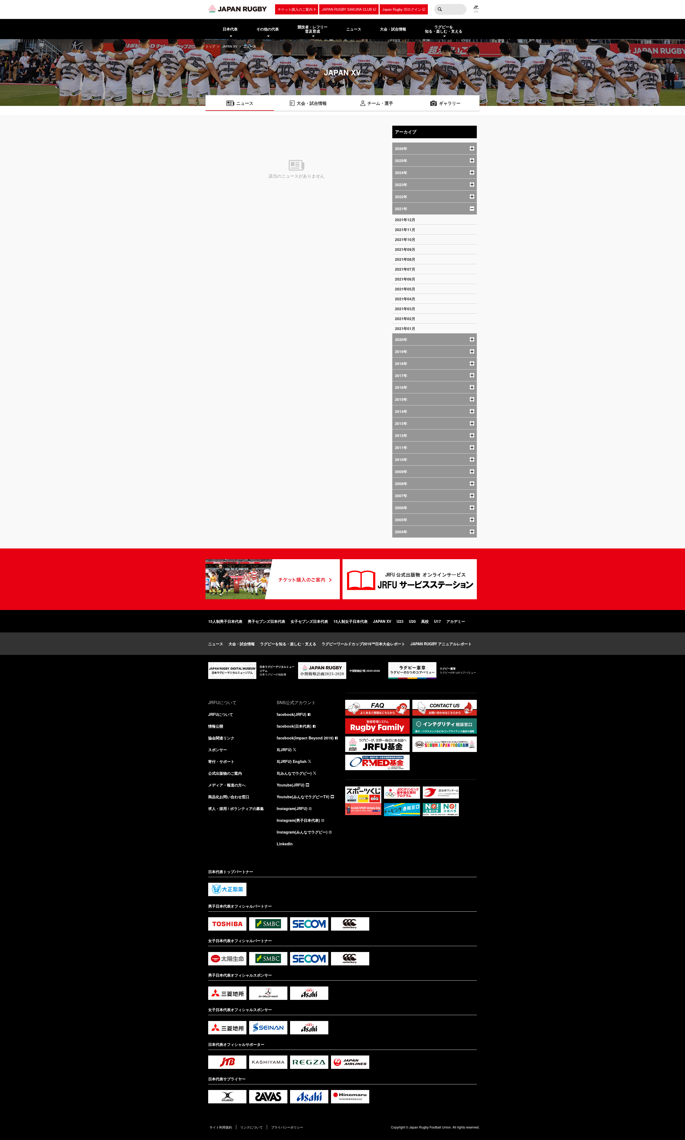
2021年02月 (405, 318)
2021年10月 (405, 239)
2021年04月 (405, 298)
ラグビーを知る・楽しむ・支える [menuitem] (443, 29)
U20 (412, 621)
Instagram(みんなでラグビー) (302, 832)
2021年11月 (405, 229)
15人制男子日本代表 (225, 621)
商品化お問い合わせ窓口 (228, 796)
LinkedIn (285, 843)
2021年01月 (405, 328)
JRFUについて (220, 714)
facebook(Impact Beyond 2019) (305, 737)
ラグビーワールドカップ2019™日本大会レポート (363, 643)
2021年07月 (405, 269)
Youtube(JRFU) (291, 785)
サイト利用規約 (221, 1127)
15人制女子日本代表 (350, 621)
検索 (439, 9)
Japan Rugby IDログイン (401, 9)
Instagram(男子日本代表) (298, 820)
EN (476, 11)
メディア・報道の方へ (227, 785)
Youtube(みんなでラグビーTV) (303, 796)
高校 (425, 621)
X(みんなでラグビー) (294, 773)
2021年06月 (405, 279)
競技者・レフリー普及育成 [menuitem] (313, 29)
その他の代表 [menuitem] (267, 29)
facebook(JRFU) (291, 714)
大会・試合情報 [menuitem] (393, 29)
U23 (400, 621)
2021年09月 (405, 249)
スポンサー (217, 749)
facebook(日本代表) (294, 726)
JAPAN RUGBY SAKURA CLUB (347, 9)
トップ (210, 46)
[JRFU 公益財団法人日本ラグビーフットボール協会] (237, 9)
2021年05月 (405, 288)
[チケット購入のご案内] (273, 579)
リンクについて (251, 1127)
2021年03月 (405, 308)
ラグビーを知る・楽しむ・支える (288, 643)
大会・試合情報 (242, 643)
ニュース (215, 643)
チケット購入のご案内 (295, 9)
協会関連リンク (221, 737)
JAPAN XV (229, 46)
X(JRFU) (284, 749)
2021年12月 (405, 219)
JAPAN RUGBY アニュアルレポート (441, 643)
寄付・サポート (221, 761)
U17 (437, 621)
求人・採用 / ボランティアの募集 (236, 808)
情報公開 (215, 726)
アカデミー (455, 621)
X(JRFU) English (292, 761)
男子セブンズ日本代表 (266, 621)
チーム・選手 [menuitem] (380, 103)
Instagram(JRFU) (292, 808)
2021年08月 (405, 259)
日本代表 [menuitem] (230, 29)
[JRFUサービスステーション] (409, 579)
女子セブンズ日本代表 (309, 621)
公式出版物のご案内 (225, 773)
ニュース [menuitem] (353, 29)
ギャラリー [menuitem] (450, 103)
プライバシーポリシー (287, 1127)
